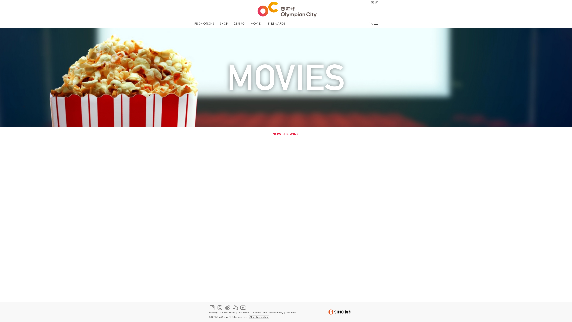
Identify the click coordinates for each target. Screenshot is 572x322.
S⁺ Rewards (276, 23)
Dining (239, 23)
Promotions (204, 23)
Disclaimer (291, 312)
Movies (256, 23)
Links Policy (243, 312)
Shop (224, 23)
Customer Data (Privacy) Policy (267, 312)
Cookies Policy (227, 312)
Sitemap (213, 312)
